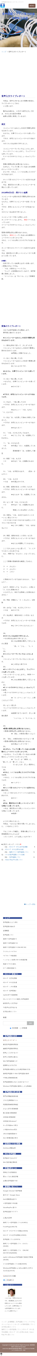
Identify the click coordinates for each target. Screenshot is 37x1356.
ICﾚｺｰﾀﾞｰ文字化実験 (10, 978)
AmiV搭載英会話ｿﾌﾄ (10, 1199)
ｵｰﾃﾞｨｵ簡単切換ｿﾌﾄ (9, 968)
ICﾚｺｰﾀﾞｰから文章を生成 (14, 849)
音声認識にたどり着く (10, 922)
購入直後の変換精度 (10, 1113)
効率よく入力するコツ (10, 1053)
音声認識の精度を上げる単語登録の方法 (16, 1069)
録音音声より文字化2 (10, 1003)
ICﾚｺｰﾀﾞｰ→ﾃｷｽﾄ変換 (10, 986)
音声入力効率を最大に (10, 1057)
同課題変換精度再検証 (10, 1104)
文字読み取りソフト (10, 1011)
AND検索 (15, 1028)
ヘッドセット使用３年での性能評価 (15, 960)
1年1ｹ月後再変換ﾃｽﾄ (10, 1134)
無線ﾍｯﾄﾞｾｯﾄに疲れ (9, 964)
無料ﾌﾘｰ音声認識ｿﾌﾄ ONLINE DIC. (15, 947)
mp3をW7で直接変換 (10, 995)
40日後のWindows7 (10, 1121)
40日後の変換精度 (9, 1117)
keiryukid (15, 1345)
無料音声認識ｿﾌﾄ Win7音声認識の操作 (16, 1073)
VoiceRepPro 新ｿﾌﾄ (10, 1207)
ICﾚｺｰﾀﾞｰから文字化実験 (18, 847)
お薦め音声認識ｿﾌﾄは (10, 1181)
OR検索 (24, 1028)
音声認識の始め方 (9, 926)
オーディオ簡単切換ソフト (24, 1324)
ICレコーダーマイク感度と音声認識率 (16, 999)
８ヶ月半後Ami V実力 (10, 1125)
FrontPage (10, 1226)
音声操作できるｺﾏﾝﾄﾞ (10, 1158)
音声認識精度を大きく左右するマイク (16, 1082)
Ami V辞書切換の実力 (10, 1138)
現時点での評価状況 (10, 1172)
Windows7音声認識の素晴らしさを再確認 (17, 1086)
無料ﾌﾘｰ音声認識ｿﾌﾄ (10, 939)
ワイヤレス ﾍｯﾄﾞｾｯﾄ (10, 951)
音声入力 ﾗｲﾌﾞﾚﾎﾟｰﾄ (10, 1040)
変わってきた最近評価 (10, 1176)
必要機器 (6, 930)
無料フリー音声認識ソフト (19, 852)
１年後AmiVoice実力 (10, 1129)
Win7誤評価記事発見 (10, 1162)
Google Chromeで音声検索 (12, 1191)
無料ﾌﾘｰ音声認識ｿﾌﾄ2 (10, 943)
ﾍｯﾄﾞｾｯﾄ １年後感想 (10, 955)
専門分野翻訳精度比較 (10, 1096)
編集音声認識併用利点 (10, 1048)
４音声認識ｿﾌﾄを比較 (10, 1203)
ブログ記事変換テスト (10, 1100)
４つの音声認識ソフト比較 (15, 854)
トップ (4, 52)
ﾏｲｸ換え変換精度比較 (10, 1078)
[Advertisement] (18, 73)
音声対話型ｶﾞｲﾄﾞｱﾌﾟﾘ (10, 1211)
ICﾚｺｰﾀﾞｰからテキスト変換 (15, 1231)
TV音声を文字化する (10, 1007)
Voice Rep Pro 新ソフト (14, 860)
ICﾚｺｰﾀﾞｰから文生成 (10, 982)
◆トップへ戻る (29, 904)
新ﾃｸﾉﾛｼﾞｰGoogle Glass (11, 1195)
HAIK (24, 1350)
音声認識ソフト (15, 857)
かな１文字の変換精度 (10, 1109)
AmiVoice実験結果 (9, 1148)
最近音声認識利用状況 (10, 1044)
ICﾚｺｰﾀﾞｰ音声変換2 (9, 991)
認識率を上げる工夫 (10, 1065)
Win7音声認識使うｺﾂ (10, 1061)
